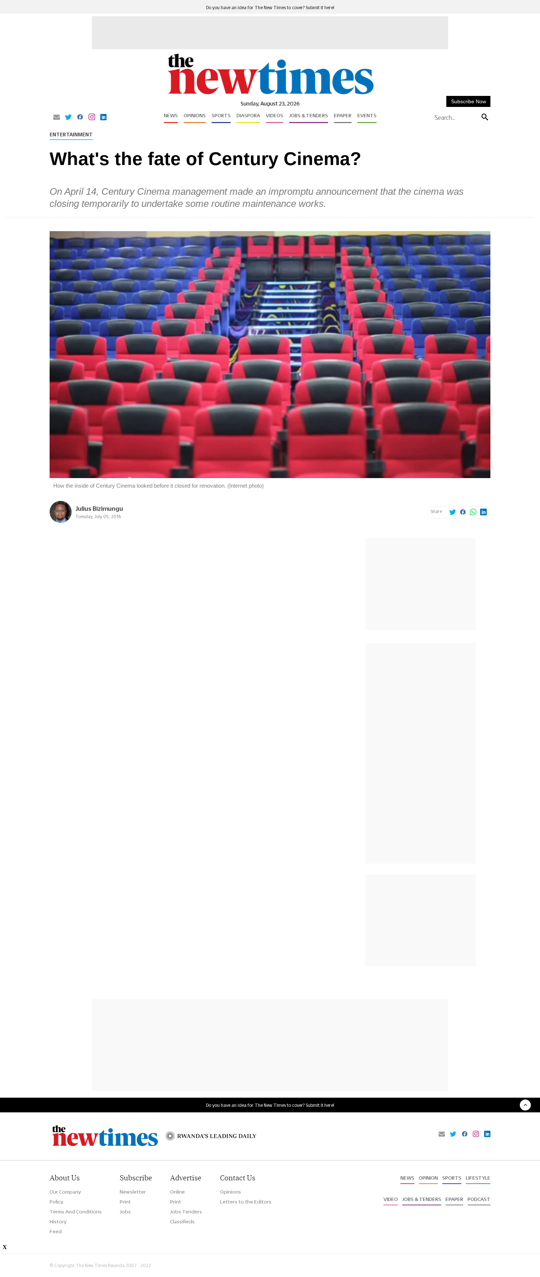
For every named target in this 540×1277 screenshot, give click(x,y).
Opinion (428, 1178)
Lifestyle (478, 1178)
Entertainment (71, 134)
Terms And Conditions (76, 1212)
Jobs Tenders (186, 1212)
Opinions (195, 115)
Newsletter (133, 1192)
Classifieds (182, 1221)
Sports (221, 115)
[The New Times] (270, 95)
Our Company (65, 1192)
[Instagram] (92, 117)
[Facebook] (80, 117)
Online (177, 1192)
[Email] (56, 117)
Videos (274, 115)
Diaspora (248, 115)
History (58, 1221)
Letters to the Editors (245, 1202)
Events (367, 115)
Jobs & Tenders (308, 115)
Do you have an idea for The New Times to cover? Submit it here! (270, 7)
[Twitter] (68, 117)
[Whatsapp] (473, 512)
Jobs (125, 1212)
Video (391, 1199)
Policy (56, 1202)
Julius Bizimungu (99, 508)
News (171, 115)
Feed (56, 1231)
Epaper (343, 115)
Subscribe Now (468, 101)
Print (125, 1202)
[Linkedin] (103, 117)
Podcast (479, 1199)
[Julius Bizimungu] (61, 521)
